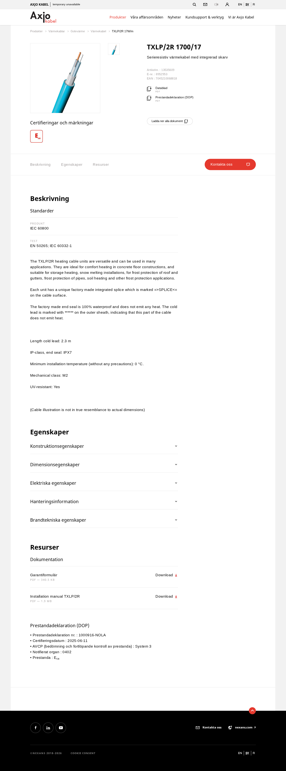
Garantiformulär (43, 575)
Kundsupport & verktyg (204, 17)
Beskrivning (40, 164)
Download (164, 575)
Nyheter (174, 17)
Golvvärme (78, 31)
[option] (39, 136)
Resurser (101, 164)
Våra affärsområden (147, 17)
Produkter (118, 17)
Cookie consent (83, 753)
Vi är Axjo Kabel (241, 17)
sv (247, 4)
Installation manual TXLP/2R (55, 596)
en (240, 4)
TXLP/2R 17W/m (122, 31)
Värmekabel (99, 31)
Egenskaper (71, 164)
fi (254, 4)
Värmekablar (57, 31)
